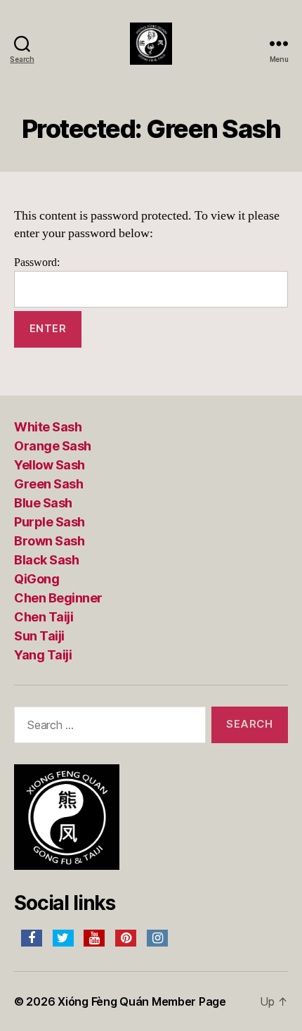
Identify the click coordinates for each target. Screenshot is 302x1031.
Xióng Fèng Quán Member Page (142, 1001)
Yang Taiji (43, 654)
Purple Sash (49, 521)
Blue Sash (43, 502)
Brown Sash (49, 540)
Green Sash (48, 483)
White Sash (47, 426)
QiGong (36, 578)
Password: (37, 262)
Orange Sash (52, 445)
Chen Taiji (43, 616)
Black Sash (46, 559)
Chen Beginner (58, 597)
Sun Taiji (39, 635)
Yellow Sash (49, 464)
